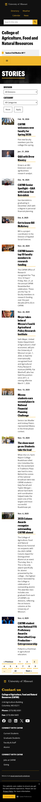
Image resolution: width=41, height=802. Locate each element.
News (26, 15)
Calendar (16, 15)
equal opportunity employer (20, 776)
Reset (8, 109)
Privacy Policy (8, 791)
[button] (24, 796)
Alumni (7, 747)
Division (8, 87)
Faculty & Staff (10, 742)
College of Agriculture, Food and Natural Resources (20, 38)
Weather (26, 11)
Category (8, 97)
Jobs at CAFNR (10, 760)
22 (15, 671)
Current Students (11, 733)
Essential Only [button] (9, 797)
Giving (6, 764)
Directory (15, 11)
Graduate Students (12, 738)
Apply (18, 109)
